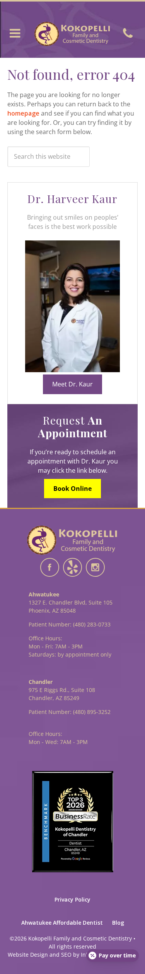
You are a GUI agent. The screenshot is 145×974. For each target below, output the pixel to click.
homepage (23, 113)
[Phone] (129, 33)
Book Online (72, 488)
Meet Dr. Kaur (72, 384)
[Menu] (16, 33)
